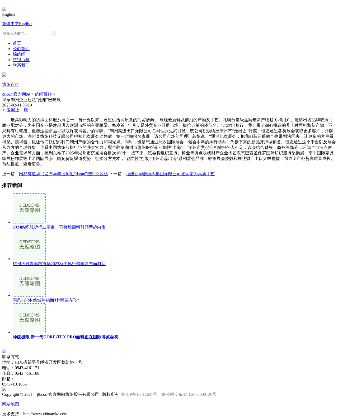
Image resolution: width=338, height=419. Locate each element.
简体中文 (10, 23)
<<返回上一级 (15, 110)
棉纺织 (19, 54)
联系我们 (21, 65)
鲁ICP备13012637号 (139, 394)
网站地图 (10, 404)
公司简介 (21, 48)
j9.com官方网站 (16, 94)
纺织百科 (21, 59)
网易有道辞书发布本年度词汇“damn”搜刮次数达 (63, 174)
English (25, 23)
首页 (17, 43)
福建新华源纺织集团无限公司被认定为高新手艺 (170, 174)
